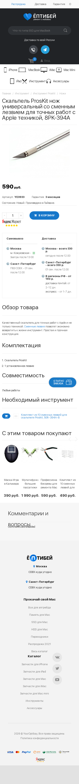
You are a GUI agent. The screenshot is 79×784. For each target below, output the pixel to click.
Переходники (39, 636)
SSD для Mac (39, 622)
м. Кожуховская (19, 253)
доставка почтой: (56, 283)
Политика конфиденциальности (39, 738)
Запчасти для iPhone (34, 664)
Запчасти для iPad (34, 671)
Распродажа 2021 (39, 644)
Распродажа (18, 4)
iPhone (13, 70)
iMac (52, 70)
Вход (47, 60)
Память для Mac (39, 614)
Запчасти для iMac (34, 686)
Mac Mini (69, 70)
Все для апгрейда (39, 607)
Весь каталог (39, 651)
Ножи (62, 93)
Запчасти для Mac (34, 679)
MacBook (34, 70)
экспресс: (51, 291)
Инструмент (37, 81)
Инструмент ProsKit (44, 93)
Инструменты (34, 700)
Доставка (40, 4)
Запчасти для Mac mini (34, 693)
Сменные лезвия (34, 326)
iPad (18, 81)
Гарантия (59, 4)
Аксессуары (61, 81)
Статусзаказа (59, 382)
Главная (6, 93)
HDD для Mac (39, 629)
